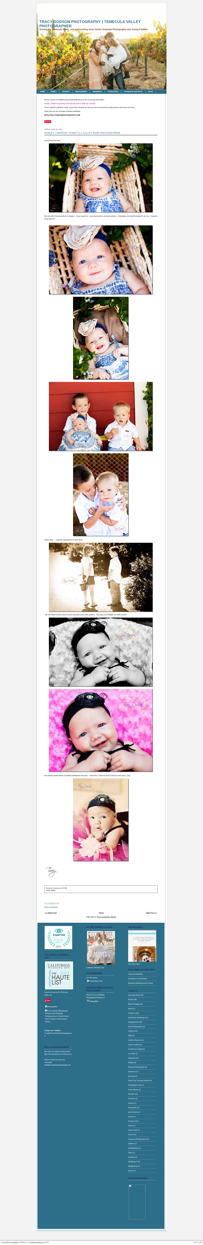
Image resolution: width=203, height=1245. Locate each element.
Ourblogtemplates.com (37, 1242)
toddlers (131, 1144)
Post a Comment (51, 907)
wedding (131, 1157)
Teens (130, 1135)
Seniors (66, 92)
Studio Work (133, 1130)
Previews (131, 1099)
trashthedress (133, 1148)
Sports (130, 1126)
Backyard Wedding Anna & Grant (140, 983)
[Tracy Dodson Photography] (137, 1219)
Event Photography (135, 1027)
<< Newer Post (51, 913)
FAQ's (150, 92)
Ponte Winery (133, 1090)
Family (53, 92)
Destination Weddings (136, 1018)
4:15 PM (64, 888)
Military (131, 1063)
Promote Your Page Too (136, 1222)
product (131, 1103)
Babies (53, 890)
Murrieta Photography (136, 1067)
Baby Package (133, 1004)
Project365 (132, 1108)
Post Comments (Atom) (106, 917)
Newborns (132, 1072)
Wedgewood (133, 1166)
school (131, 1117)
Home (42, 92)
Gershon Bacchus (135, 1040)
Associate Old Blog (133, 92)
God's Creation (134, 1045)
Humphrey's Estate (135, 1049)
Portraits (131, 1094)
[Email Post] (67, 888)
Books (130, 1009)
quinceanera (133, 1112)
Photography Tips (135, 1085)
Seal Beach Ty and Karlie (137, 979)
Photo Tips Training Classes (139, 1081)
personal (131, 1076)
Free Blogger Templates (10, 1242)
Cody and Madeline (135, 974)
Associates (113, 92)
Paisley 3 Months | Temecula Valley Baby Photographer (82, 132)
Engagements (133, 1022)
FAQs (130, 1036)
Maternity (131, 1058)
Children (131, 1013)
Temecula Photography (137, 1139)
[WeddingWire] (51, 1007)
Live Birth (132, 1054)
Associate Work (134, 995)
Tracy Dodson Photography (137, 1182)
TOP (200, 1242)
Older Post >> (151, 913)
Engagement (81, 92)
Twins (130, 1153)
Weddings (97, 92)
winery (131, 1171)
